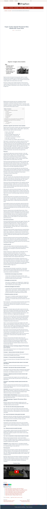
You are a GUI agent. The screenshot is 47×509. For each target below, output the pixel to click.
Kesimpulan (7, 121)
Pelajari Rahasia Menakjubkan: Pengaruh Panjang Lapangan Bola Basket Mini (9, 500)
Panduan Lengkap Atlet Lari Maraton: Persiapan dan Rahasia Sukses (25, 500)
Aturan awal (8, 116)
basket (13, 497)
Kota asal (7, 113)
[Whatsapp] (10, 484)
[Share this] (4, 484)
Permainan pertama (9, 114)
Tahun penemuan (8, 112)
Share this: (8, 123)
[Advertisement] (17, 19)
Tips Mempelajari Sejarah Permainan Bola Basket (13, 120)
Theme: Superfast (29, 507)
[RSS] (31, 1)
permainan (18, 497)
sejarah (21, 497)
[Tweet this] (6, 484)
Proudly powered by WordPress (20, 507)
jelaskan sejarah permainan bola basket (11, 110)
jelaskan (16, 497)
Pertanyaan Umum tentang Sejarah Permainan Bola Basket (14, 118)
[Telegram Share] (9, 484)
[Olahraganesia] (23, 3)
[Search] (42, 8)
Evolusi (7, 117)
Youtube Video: (9, 122)
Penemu (7, 111)
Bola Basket (8, 497)
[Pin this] (7, 484)
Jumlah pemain (8, 115)
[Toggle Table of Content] (23, 109)
